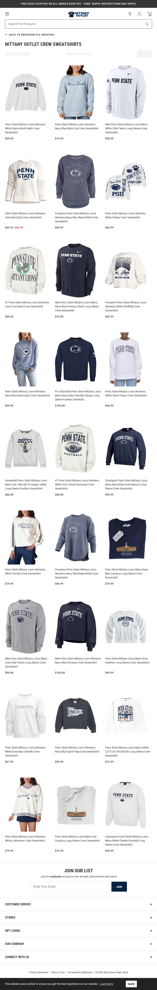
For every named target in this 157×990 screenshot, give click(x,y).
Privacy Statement (38, 972)
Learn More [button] (106, 983)
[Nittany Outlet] (78, 14)
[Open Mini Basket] (149, 14)
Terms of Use (58, 972)
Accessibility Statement (80, 972)
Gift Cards (12, 930)
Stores (10, 917)
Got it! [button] (131, 984)
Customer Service (18, 904)
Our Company (14, 944)
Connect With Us (17, 957)
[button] (130, 14)
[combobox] (69, 24)
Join (119, 887)
